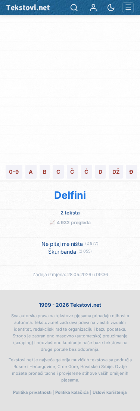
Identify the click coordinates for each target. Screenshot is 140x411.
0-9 (14, 172)
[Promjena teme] (111, 7)
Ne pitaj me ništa (62, 244)
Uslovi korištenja (110, 392)
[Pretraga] (74, 7)
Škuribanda (62, 251)
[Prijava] (93, 7)
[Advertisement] (70, 89)
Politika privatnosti (32, 392)
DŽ (115, 172)
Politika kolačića (72, 392)
